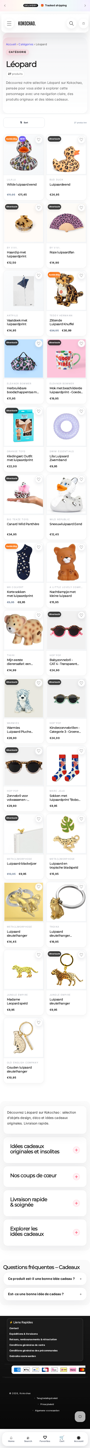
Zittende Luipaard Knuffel (62, 322)
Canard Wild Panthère (23, 524)
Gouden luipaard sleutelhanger (19, 1069)
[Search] (71, 23)
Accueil (11, 44)
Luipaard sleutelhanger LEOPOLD (60, 934)
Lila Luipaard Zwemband (59, 458)
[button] (83, 23)
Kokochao (25, 1393)
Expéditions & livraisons (23, 1333)
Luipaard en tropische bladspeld (64, 865)
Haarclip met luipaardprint (16, 254)
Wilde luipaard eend (22, 184)
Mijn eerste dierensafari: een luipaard (19, 662)
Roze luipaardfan (62, 252)
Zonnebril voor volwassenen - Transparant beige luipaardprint (20, 798)
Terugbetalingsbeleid (47, 1398)
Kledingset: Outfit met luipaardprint (20, 458)
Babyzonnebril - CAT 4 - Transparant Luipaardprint (63, 662)
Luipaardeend (60, 184)
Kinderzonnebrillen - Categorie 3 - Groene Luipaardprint (65, 730)
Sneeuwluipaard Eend (66, 524)
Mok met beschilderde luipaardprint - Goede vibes (66, 390)
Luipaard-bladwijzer (21, 863)
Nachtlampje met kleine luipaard (62, 594)
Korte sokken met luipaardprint (20, 594)
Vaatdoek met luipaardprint (17, 322)
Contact (14, 1328)
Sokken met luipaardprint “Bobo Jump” (64, 798)
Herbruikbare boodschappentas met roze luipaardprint (23, 390)
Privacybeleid (47, 1404)
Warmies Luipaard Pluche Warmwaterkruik (19, 730)
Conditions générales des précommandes (33, 1350)
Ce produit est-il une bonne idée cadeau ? (41, 1279)
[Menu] (9, 23)
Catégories (25, 44)
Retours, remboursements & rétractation (33, 1339)
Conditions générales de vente (27, 1344)
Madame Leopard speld (17, 1001)
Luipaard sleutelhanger (17, 933)
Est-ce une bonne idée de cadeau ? (36, 1294)
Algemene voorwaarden (47, 1410)
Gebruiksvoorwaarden (22, 1356)
